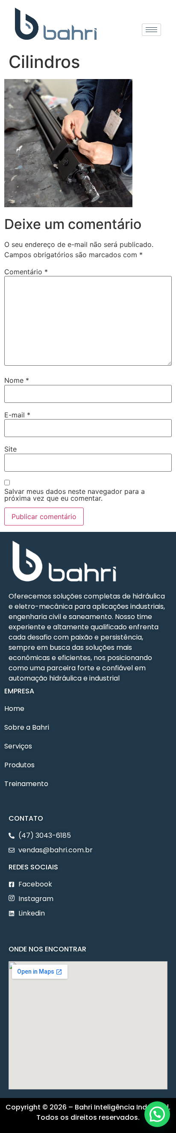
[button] (9, 933)
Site (10, 449)
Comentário (26, 271)
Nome (16, 380)
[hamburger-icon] (151, 29)
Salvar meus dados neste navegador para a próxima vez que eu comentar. (74, 495)
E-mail (17, 414)
